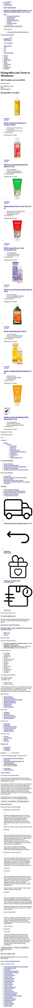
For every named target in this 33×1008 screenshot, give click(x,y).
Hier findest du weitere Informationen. (10, 625)
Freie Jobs (6, 741)
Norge (10, 1006)
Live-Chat (9, 24)
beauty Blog (7, 723)
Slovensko (13, 994)
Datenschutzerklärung (21, 798)
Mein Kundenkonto (9, 707)
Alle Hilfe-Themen (12, 23)
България (13, 987)
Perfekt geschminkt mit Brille (11, 465)
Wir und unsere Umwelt (10, 728)
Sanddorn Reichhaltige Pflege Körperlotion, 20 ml (16, 418)
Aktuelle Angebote (8, 729)
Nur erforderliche (12, 801)
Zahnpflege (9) (14, 454)
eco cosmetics (7, 476)
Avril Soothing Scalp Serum (11, 495)
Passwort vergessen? (9, 715)
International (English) (22, 966)
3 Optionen (7, 118)
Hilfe (5, 14)
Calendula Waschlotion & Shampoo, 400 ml (15, 124)
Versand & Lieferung (9, 698)
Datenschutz (7, 760)
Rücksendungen (11, 17)
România (12, 978)
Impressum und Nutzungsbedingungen (13, 758)
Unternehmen (7, 768)
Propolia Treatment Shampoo (11, 494)
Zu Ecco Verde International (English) (10, 961)
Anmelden (6, 712)
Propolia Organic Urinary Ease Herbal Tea (14, 492)
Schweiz (12, 988)
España (11, 974)
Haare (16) (13, 448)
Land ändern (16, 753)
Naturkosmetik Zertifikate (10, 726)
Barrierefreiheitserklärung (10, 764)
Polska (10, 982)
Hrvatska (12, 981)
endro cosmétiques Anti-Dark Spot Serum (14, 491)
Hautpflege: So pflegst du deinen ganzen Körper (16, 469)
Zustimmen (3, 801)
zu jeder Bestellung (17, 12)
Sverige (11, 979)
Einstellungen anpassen (22, 801)
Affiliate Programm (9, 731)
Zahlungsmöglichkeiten (13, 20)
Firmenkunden (7, 705)
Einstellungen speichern (6, 947)
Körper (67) (13, 447)
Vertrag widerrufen (5, 772)
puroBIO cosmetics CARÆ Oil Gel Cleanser (15, 477)
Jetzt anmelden (7, 40)
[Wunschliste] (5, 48)
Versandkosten (10, 19)
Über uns (6, 736)
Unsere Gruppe (8, 738)
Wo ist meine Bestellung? (13, 16)
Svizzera (12, 991)
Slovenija (12, 975)
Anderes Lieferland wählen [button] (7, 964)
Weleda (9, 444)
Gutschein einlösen (8, 718)
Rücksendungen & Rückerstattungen (13, 699)
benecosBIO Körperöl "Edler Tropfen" (14, 480)
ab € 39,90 (18, 10)
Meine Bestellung (8, 696)
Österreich (13, 968)
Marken (6, 443)
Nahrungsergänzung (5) (16, 457)
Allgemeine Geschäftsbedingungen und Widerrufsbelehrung (14, 762)
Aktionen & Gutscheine (10, 702)
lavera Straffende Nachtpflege (11, 489)
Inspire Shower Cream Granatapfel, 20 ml (14, 249)
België (10, 1001)
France (10, 977)
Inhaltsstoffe (7, 725)
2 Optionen (7, 160)
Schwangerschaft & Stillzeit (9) (18, 451)
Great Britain (15, 972)
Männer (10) (13, 453)
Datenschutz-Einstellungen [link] (10, 765)
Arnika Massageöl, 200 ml (15, 331)
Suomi (10, 985)
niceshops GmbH (12, 755)
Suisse (10, 990)
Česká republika (18, 995)
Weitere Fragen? (8, 704)
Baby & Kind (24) (15, 450)
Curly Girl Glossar (8, 464)
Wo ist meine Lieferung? (10, 716)
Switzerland (14, 993)
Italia (9, 969)
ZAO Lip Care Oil (8, 479)
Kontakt (9, 22)
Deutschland (15, 971)
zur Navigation (7, 2)
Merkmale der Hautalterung (11, 468)
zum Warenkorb (8, 5)
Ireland (10, 997)
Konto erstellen (8, 46)
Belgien (11, 1004)
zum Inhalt (6, 3)
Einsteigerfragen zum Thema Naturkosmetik (15, 466)
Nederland (13, 998)
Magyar (11, 984)
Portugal (12, 1003)
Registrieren (7, 714)
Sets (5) (12, 456)
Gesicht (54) (13, 446)
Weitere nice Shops (9, 770)
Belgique (12, 1000)
